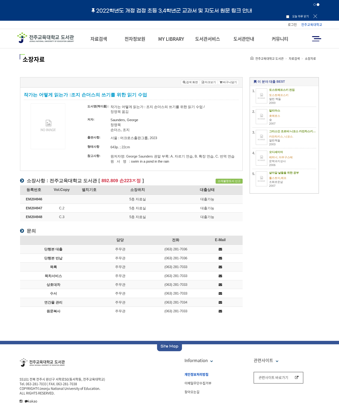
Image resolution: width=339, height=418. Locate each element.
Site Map (169, 346)
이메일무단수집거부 (197, 383)
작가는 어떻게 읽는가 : (127, 107)
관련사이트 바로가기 (273, 377)
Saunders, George (124, 120)
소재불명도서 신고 (229, 181)
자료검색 (98, 38)
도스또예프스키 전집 (282, 89)
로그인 (292, 24)
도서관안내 (243, 38)
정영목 (115, 125)
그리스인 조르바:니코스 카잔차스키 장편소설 (292, 131)
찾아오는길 (191, 391)
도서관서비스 (207, 38)
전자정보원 (135, 38)
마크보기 (210, 82)
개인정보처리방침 (196, 374)
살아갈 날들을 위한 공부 (284, 172)
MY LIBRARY (171, 38)
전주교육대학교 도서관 (269, 58)
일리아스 (274, 110)
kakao (32, 401)
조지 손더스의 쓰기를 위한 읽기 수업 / (175, 107)
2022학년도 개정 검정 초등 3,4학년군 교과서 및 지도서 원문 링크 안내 (174, 10)
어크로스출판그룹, (134, 138)
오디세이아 (276, 152)
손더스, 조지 (120, 130)
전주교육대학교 (311, 24)
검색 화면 (191, 82)
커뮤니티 (280, 38)
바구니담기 (229, 82)
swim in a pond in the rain (150, 161)
